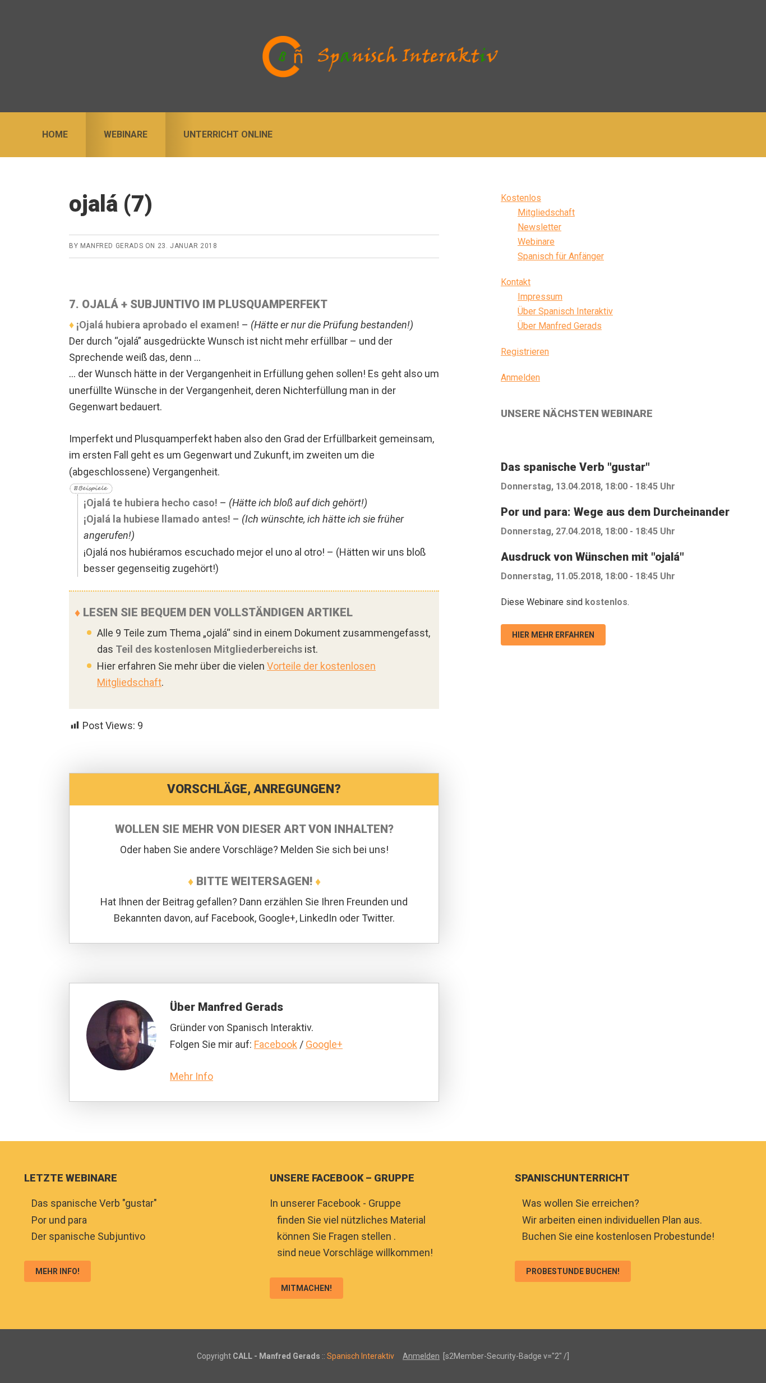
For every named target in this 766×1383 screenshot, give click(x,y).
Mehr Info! (57, 1271)
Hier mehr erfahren (553, 634)
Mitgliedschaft (546, 212)
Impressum (540, 296)
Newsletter (539, 227)
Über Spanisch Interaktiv (565, 311)
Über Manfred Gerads (560, 325)
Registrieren (525, 351)
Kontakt (515, 282)
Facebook (275, 1044)
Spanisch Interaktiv (383, 56)
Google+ (324, 1044)
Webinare (536, 241)
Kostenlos (521, 198)
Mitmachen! (306, 1288)
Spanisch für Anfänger (561, 256)
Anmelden (520, 377)
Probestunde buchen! (573, 1271)
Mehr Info (191, 1076)
